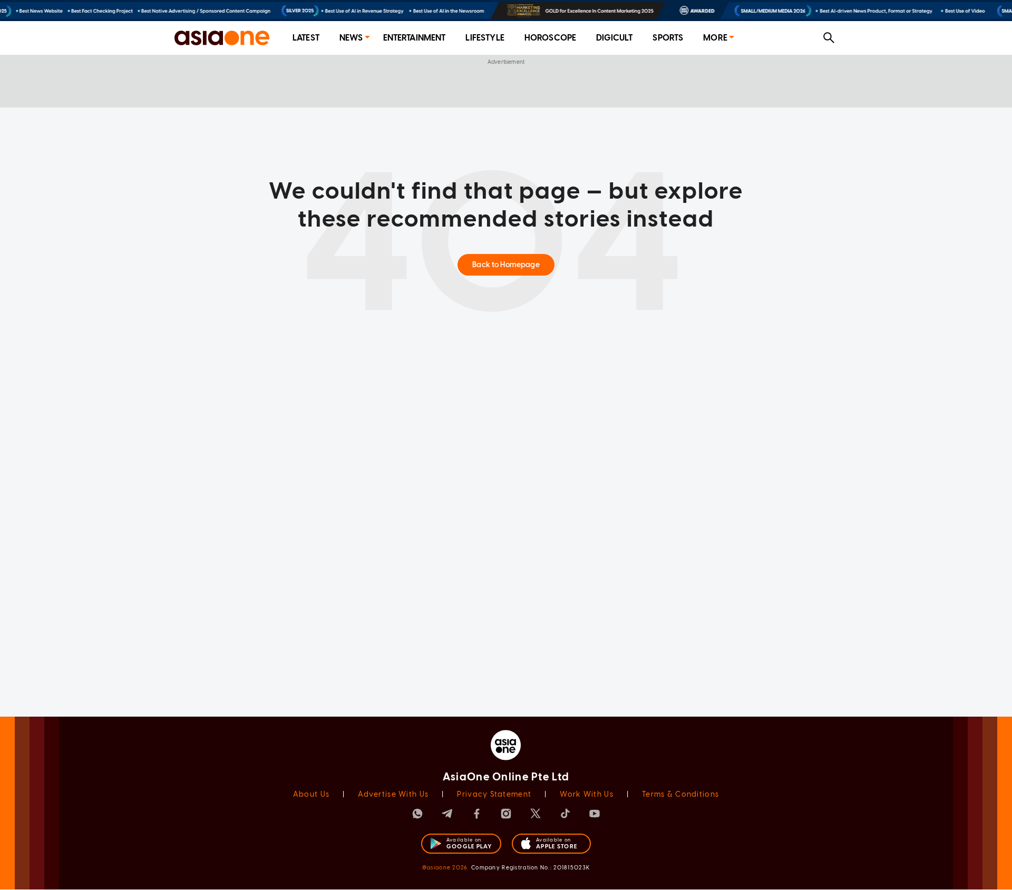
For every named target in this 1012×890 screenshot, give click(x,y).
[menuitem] (306, 38)
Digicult (614, 38)
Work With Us (586, 794)
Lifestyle (484, 38)
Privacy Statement (494, 794)
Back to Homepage (505, 264)
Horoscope (550, 38)
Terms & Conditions (680, 794)
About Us (311, 794)
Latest (306, 38)
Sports (668, 38)
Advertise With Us (393, 794)
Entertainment (414, 38)
